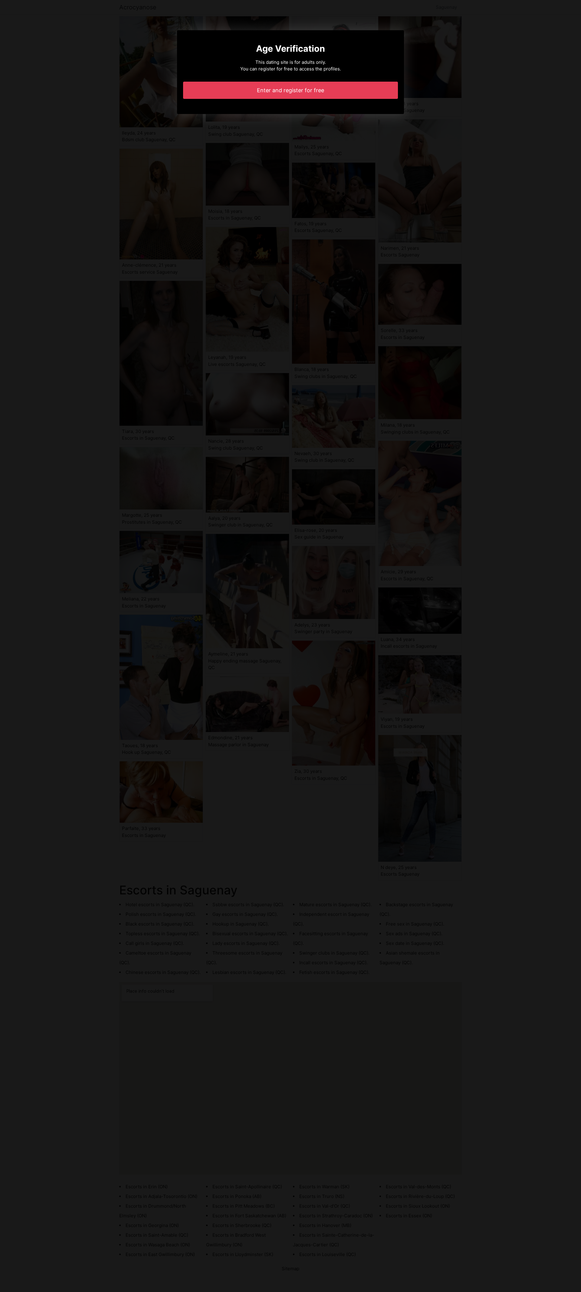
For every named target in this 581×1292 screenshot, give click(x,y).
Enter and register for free (290, 90)
